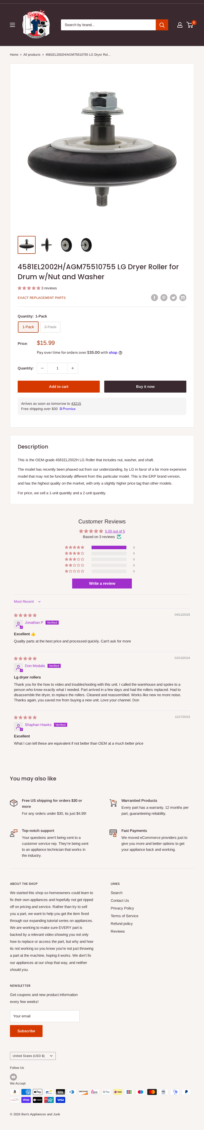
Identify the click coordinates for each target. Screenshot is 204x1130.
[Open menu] (12, 25)
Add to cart (58, 386)
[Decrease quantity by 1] (42, 368)
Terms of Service (124, 916)
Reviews (118, 931)
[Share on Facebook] (154, 297)
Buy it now (145, 386)
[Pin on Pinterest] (163, 297)
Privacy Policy (122, 908)
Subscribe (26, 1031)
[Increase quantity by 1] (72, 368)
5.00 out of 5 (115, 531)
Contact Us (120, 900)
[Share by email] (182, 297)
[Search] (162, 24)
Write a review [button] (102, 583)
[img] (25, 615)
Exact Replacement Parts (42, 298)
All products (32, 54)
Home (14, 54)
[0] (190, 25)
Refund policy (122, 923)
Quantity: (26, 368)
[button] (29, 288)
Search (116, 893)
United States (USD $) (29, 1056)
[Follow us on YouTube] (13, 1077)
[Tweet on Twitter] (173, 297)
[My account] (179, 25)
